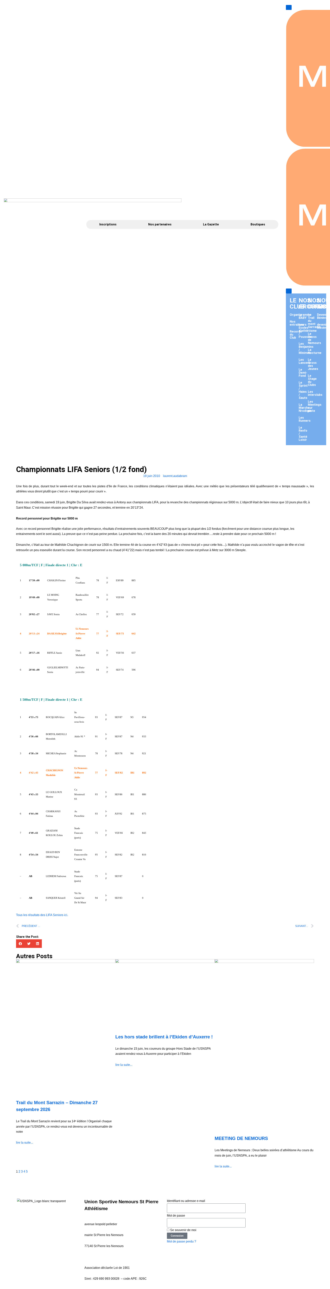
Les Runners (305, 419)
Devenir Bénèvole (323, 316)
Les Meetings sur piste (314, 406)
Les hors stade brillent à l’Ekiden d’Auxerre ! (164, 1036)
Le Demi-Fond (303, 373)
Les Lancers (304, 361)
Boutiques (258, 224)
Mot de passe (176, 1215)
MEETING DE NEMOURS (241, 1138)
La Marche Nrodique (305, 408)
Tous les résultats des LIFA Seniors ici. (42, 915)
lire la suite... (24, 1142)
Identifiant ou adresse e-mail (186, 1200)
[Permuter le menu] (289, 7)
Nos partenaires (159, 224)
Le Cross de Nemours (314, 338)
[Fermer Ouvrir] (289, 291)
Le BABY (303, 316)
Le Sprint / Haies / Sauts (303, 390)
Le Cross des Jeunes (313, 364)
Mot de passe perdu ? (181, 1241)
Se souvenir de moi (182, 1230)
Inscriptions (107, 224)
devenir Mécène (322, 326)
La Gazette (211, 224)
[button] (20, 943)
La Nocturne (314, 351)
